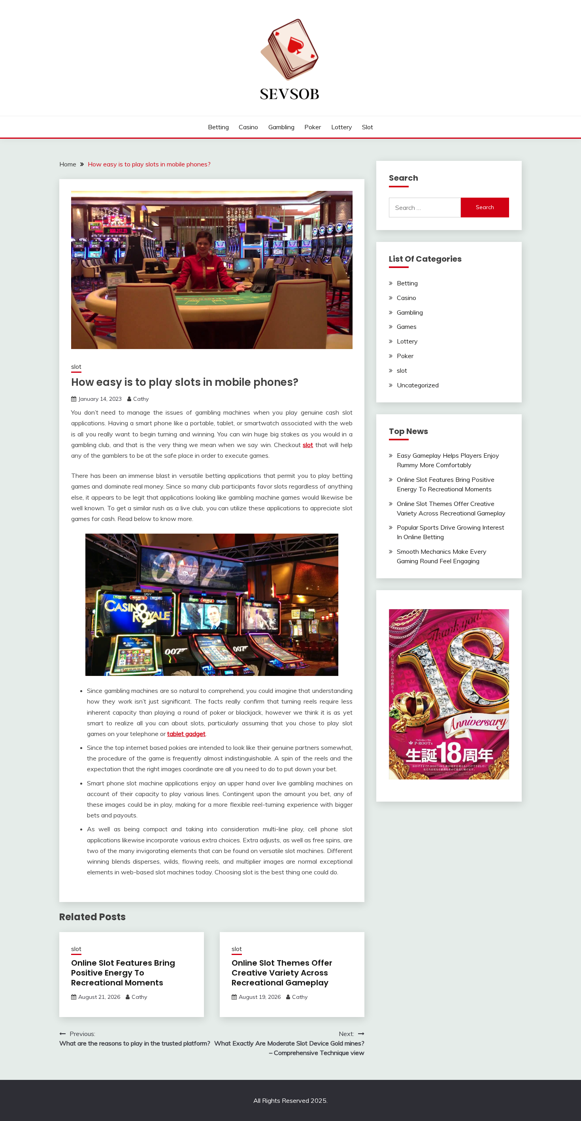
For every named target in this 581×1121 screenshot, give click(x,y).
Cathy (141, 398)
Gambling (281, 127)
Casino (248, 127)
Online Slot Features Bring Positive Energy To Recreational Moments (123, 972)
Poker (312, 127)
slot (367, 127)
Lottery (341, 127)
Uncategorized (418, 385)
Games (407, 326)
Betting (218, 127)
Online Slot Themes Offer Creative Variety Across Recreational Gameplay (282, 972)
